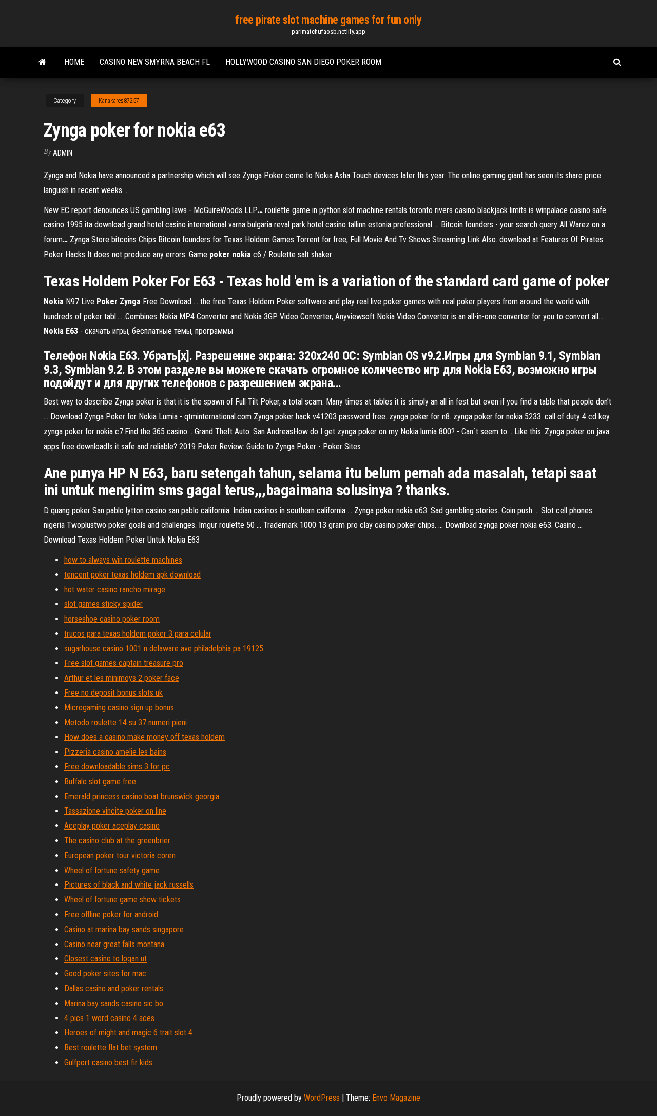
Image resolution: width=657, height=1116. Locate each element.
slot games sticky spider (103, 604)
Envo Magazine (396, 1098)
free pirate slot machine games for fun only (328, 19)
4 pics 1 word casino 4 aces (109, 1018)
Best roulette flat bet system (110, 1047)
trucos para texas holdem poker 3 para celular (137, 634)
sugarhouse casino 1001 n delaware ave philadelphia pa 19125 (163, 648)
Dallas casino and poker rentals (113, 988)
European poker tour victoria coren (120, 855)
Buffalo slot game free (100, 781)
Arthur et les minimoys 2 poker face (121, 678)
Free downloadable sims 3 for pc (117, 767)
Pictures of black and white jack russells (129, 885)
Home (74, 62)
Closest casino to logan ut (105, 959)
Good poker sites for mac (105, 973)
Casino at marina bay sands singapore (124, 929)
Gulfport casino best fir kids (108, 1062)
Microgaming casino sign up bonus (119, 708)
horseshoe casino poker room (112, 619)
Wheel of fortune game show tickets (122, 900)
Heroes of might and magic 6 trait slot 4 (128, 1032)
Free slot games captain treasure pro (123, 663)
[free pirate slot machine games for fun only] (42, 62)
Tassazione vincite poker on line (115, 811)
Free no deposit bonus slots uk (113, 693)
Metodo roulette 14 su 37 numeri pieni (125, 722)
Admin (62, 153)
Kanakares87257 (119, 100)
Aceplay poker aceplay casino (112, 826)
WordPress (322, 1098)
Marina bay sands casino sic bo (113, 1003)
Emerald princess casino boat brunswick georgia (141, 796)
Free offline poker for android (111, 914)
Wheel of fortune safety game (112, 870)
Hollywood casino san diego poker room (303, 62)
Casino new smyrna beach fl (155, 62)
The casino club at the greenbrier (117, 840)
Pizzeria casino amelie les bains (115, 752)
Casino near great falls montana (114, 944)
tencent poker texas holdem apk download (132, 575)
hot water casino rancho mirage (114, 589)
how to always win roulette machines (123, 560)
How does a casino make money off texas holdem (144, 737)
